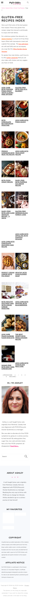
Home (3, 8)
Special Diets (9, 8)
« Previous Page (7, 375)
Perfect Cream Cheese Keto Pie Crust (8, 274)
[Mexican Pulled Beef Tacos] (8, 522)
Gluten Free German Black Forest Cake (21, 213)
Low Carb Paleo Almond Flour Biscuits (8, 336)
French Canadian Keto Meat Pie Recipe (8, 153)
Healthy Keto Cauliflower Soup (21, 274)
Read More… (14, 446)
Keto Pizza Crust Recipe (7, 181)
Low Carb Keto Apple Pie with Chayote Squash (21, 236)
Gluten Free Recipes (19, 8)
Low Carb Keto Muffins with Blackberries (21, 303)
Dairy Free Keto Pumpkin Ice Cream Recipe (21, 182)
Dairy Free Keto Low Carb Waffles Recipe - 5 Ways (8, 214)
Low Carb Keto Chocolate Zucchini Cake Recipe (8, 244)
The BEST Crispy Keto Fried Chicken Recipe (21, 336)
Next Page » (12, 376)
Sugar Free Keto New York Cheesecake (8, 367)
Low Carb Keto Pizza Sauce (21, 121)
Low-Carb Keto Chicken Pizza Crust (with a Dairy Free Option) (7, 91)
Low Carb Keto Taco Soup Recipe (21, 153)
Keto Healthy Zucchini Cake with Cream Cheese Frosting (8, 305)
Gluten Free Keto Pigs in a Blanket (21, 89)
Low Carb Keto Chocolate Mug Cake (21, 364)
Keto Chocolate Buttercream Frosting (7, 122)
